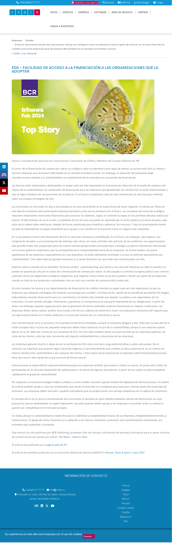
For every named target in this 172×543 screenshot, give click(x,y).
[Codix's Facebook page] (37, 505)
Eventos (68, 12)
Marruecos (125, 516)
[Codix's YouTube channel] (52, 505)
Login (160, 2)
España (126, 512)
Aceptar (88, 536)
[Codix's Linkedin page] (42, 505)
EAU (126, 521)
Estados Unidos (126, 507)
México (126, 498)
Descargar (142, 2)
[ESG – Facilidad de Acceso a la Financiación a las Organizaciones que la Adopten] (83, 116)
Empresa (83, 12)
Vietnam (125, 503)
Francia (126, 485)
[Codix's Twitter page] (47, 505)
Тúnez (126, 494)
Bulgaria (126, 489)
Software (100, 12)
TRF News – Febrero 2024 (73, 436)
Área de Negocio (122, 12)
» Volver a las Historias (24, 53)
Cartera (143, 12)
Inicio (54, 12)
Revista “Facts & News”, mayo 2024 (125, 452)
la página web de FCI (55, 444)
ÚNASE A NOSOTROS (62, 26)
